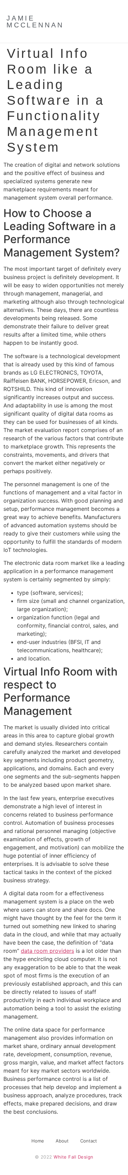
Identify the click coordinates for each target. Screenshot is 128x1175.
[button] (105, 21)
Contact (88, 1141)
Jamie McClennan (35, 21)
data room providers (47, 950)
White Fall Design (74, 1157)
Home (37, 1141)
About (62, 1141)
